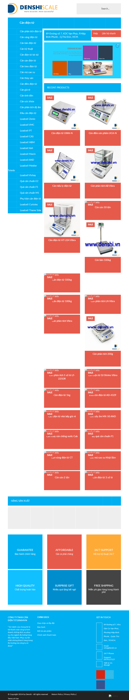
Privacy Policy (70, 694)
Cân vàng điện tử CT (62, 458)
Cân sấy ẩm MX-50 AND (103, 416)
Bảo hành (41, 627)
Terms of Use (13, 699)
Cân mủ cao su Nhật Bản (103, 458)
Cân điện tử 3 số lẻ (103, 477)
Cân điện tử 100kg (62, 301)
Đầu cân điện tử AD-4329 (102, 395)
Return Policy (57, 694)
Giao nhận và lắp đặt (45, 623)
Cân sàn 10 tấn (103, 207)
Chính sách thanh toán (46, 635)
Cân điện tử (27, 22)
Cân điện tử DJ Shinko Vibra (102, 375)
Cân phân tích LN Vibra (103, 301)
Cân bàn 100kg (103, 260)
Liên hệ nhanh (109, 34)
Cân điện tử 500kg (62, 280)
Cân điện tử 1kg (62, 395)
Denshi (29, 694)
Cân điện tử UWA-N (62, 133)
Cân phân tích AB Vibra (103, 186)
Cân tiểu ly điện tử (62, 186)
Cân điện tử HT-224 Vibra (62, 240)
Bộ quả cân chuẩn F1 (103, 436)
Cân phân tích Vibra (62, 321)
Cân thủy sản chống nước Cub (62, 436)
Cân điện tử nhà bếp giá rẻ (62, 416)
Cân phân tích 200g (103, 354)
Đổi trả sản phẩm (44, 631)
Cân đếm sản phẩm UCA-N (103, 133)
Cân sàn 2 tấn (62, 477)
